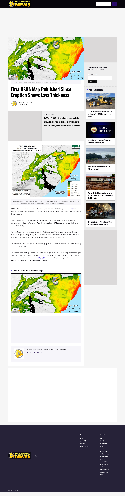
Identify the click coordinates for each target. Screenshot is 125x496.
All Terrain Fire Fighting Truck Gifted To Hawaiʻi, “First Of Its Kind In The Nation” (100, 114)
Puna (103, 459)
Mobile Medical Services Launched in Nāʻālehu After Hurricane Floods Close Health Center (100, 195)
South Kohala (105, 462)
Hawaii (102, 441)
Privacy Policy (83, 441)
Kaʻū (103, 449)
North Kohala (105, 454)
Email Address (92, 75)
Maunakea (104, 451)
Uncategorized (104, 472)
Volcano (104, 467)
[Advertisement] (62, 22)
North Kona (105, 456)
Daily (101, 438)
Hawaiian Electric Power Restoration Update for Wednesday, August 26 (100, 223)
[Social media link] (27, 352)
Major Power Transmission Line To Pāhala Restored (99, 167)
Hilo (103, 446)
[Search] (114, 4)
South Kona (105, 464)
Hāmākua (104, 443)
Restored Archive (104, 469)
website (70, 209)
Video (101, 475)
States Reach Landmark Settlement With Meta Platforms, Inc (100, 141)
